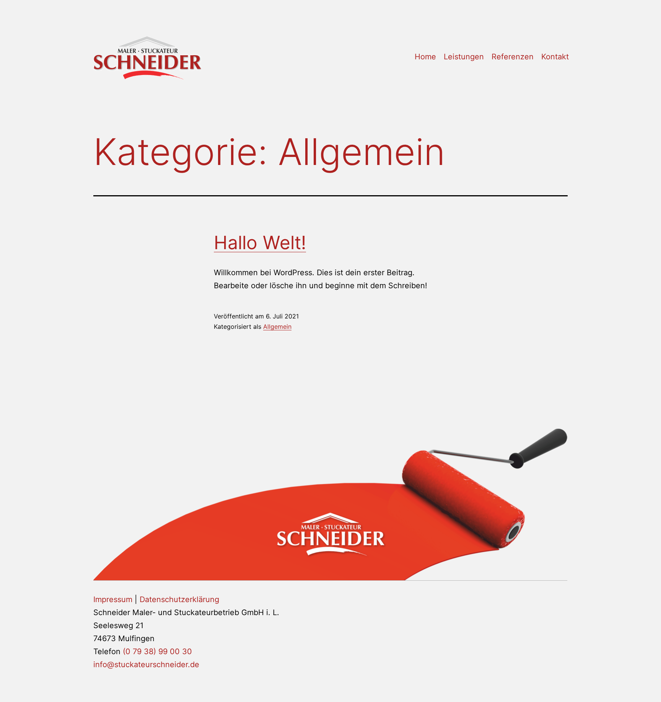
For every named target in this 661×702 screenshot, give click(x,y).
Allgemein (277, 326)
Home (425, 56)
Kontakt (555, 56)
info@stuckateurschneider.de (146, 664)
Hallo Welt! (260, 242)
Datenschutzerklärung (179, 599)
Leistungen (464, 56)
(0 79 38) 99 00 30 (157, 651)
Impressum (112, 599)
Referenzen (513, 56)
